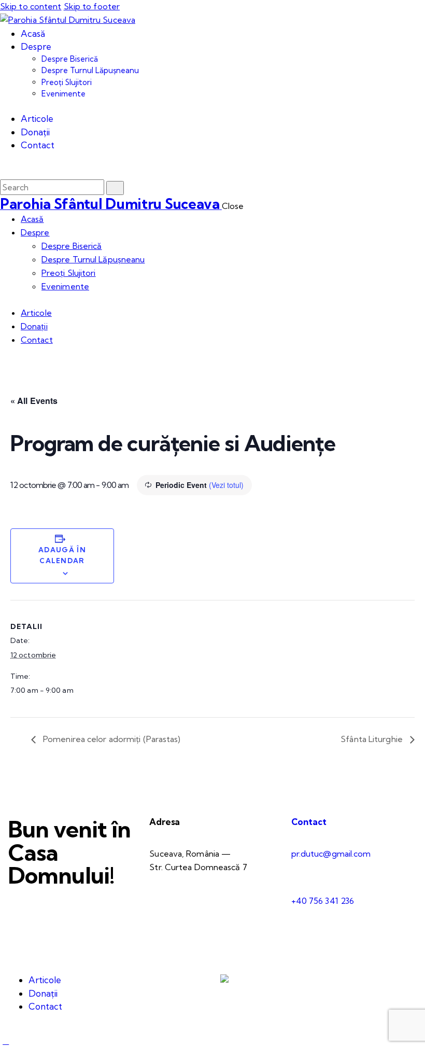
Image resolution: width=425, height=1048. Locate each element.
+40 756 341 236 (323, 901)
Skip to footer (92, 6)
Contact (309, 821)
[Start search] (115, 188)
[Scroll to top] (5, 1041)
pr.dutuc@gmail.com (331, 853)
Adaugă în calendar (62, 555)
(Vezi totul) (226, 485)
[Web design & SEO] (224, 979)
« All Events (34, 401)
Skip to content (31, 6)
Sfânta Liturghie (373, 739)
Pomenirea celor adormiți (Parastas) (111, 739)
